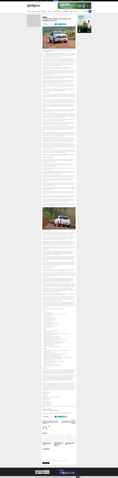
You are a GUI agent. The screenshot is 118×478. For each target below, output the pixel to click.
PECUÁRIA (49, 11)
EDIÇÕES (38, 11)
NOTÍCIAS (29, 11)
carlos (49, 426)
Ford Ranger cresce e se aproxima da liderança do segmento (46, 443)
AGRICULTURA (43, 11)
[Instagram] (84, 11)
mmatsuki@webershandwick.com (53, 410)
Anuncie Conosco (46, 0)
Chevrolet (46, 53)
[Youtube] (86, 11)
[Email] (87, 11)
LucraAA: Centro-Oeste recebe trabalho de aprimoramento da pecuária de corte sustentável (50, 422)
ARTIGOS (33, 11)
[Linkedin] (85, 11)
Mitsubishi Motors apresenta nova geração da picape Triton (70, 443)
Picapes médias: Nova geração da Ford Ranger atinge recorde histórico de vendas (68, 422)
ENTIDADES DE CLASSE (57, 11)
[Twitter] (82, 11)
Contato (50, 0)
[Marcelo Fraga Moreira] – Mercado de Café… (67, 0)
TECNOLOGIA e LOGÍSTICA (74, 11)
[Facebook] (81, 11)
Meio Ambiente (65, 11)
